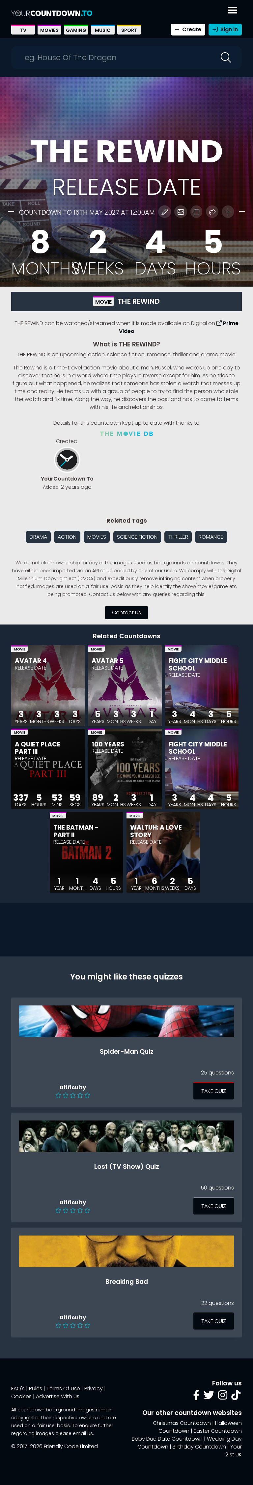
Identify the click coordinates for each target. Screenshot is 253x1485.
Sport (129, 30)
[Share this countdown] (212, 211)
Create (191, 29)
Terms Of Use (63, 1388)
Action (67, 537)
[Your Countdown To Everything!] (51, 13)
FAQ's (18, 1388)
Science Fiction (137, 537)
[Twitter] (208, 1397)
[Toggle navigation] (232, 8)
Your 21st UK (233, 1450)
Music (103, 30)
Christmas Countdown (182, 1423)
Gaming (76, 30)
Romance (211, 537)
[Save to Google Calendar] (196, 211)
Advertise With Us (57, 1396)
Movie (103, 302)
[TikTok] (236, 1397)
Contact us (126, 612)
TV (23, 30)
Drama (38, 537)
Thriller (178, 537)
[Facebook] (196, 1397)
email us (83, 1433)
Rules (35, 1388)
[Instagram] (223, 1397)
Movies (49, 30)
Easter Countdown (218, 1431)
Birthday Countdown (199, 1446)
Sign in (228, 29)
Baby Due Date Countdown (167, 1439)
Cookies (21, 1396)
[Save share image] (180, 211)
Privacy (93, 1388)
